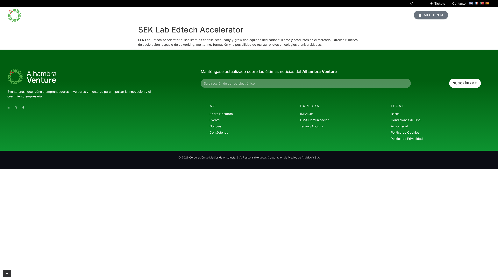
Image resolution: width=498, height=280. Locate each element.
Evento (324, 15)
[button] (412, 4)
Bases (395, 114)
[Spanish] (487, 3)
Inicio (265, 15)
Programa (283, 15)
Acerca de (348, 15)
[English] (471, 3)
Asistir (302, 15)
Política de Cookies (405, 132)
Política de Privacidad (407, 139)
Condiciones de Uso (406, 120)
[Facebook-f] (23, 107)
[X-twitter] (16, 107)
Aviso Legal (399, 126)
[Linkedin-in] (8, 107)
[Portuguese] (482, 3)
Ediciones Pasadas (382, 15)
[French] (476, 3)
